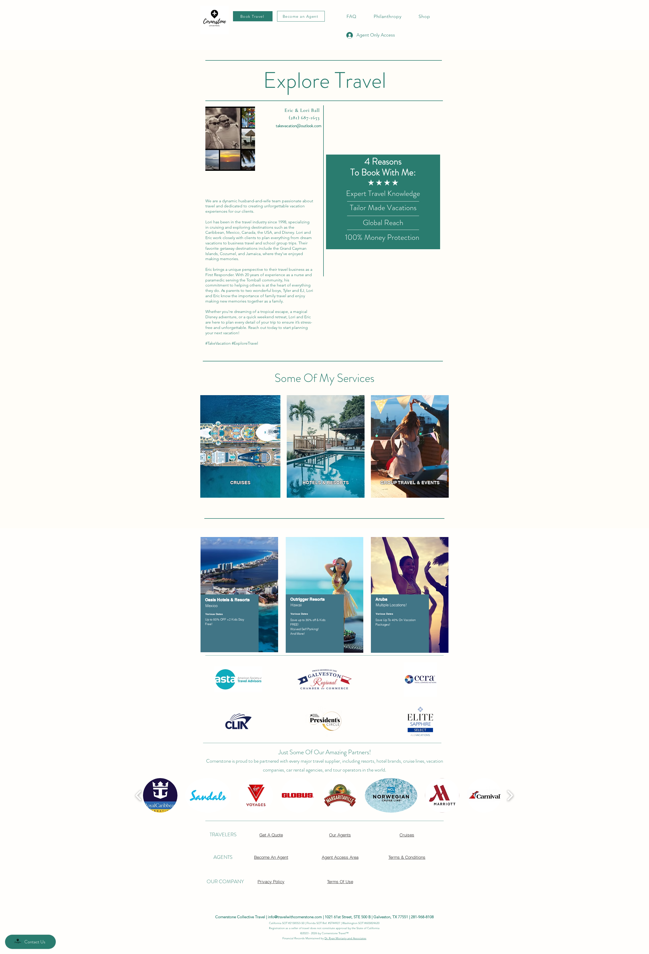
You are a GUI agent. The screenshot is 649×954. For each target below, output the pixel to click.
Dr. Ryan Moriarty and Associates (345, 938)
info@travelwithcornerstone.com (295, 916)
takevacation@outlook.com (298, 126)
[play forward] (510, 795)
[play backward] (138, 795)
